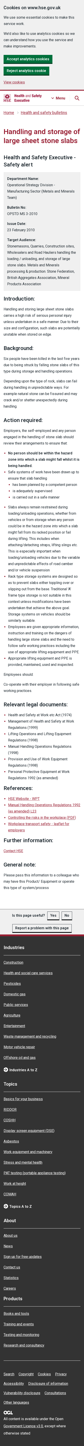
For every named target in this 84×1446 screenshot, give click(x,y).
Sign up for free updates (23, 1257)
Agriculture (12, 1015)
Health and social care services (28, 973)
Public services (16, 1005)
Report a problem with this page (42, 928)
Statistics (11, 1278)
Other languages (16, 1402)
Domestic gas (15, 994)
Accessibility (14, 1383)
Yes (53, 915)
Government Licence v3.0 (23, 1426)
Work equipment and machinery (28, 1152)
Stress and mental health (23, 1162)
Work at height (15, 1183)
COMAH (10, 1194)
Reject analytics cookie (26, 71)
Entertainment (14, 1026)
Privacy (61, 1374)
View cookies (14, 82)
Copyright (26, 1374)
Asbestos (11, 1141)
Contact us (12, 1267)
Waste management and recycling (30, 1036)
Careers (10, 1288)
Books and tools (16, 1313)
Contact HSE (13, 851)
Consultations (55, 1393)
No (67, 915)
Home (9, 112)
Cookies (44, 1374)
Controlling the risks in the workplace (42, 817)
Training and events (19, 1324)
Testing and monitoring (21, 1335)
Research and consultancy (24, 1345)
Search (9, 1374)
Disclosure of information (48, 1383)
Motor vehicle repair (19, 1047)
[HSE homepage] (23, 98)
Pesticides (12, 983)
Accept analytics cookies (28, 59)
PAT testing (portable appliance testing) (35, 1173)
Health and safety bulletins (44, 112)
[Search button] (77, 98)
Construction (13, 962)
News (8, 1246)
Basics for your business (23, 1099)
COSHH (9, 1120)
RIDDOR (10, 1109)
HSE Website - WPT (24, 799)
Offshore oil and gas (20, 1057)
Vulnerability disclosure (22, 1393)
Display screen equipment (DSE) (29, 1131)
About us (10, 1235)
